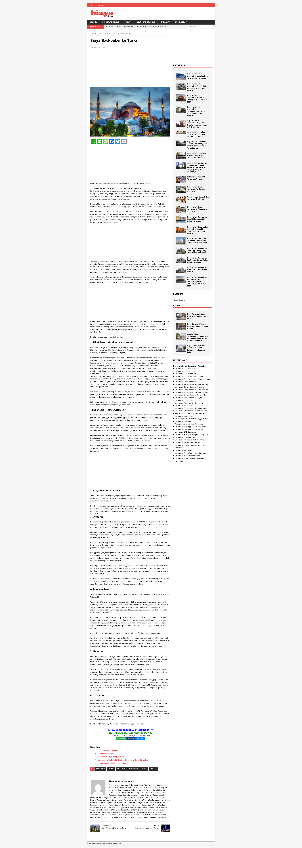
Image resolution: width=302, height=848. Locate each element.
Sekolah (127, 22)
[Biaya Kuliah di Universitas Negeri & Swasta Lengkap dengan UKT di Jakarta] (181, 123)
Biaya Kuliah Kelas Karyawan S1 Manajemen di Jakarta (197, 209)
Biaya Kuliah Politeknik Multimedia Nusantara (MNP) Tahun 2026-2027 (197, 240)
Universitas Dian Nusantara (145, 785)
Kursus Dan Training (145, 22)
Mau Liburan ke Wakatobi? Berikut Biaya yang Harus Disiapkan (121, 760)
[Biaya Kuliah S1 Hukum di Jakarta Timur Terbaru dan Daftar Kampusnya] (181, 132)
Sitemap (101, 5)
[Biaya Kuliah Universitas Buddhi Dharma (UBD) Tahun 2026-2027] (181, 219)
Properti (177, 305)
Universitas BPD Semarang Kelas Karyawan (191, 434)
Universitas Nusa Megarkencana (115, 817)
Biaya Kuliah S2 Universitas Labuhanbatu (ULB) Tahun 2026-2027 (197, 76)
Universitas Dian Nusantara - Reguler (153, 787)
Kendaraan (165, 22)
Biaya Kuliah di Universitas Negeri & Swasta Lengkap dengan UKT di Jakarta (197, 124)
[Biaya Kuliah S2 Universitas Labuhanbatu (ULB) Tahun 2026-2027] (181, 76)
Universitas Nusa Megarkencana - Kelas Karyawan (147, 817)
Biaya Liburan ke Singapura (106, 750)
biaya (111, 769)
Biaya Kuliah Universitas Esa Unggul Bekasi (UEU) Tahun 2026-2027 (197, 260)
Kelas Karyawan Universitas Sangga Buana (136, 805)
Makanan (121, 769)
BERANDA (94, 22)
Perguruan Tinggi (110, 22)
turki (144, 769)
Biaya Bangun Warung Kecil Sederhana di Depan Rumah (197, 326)
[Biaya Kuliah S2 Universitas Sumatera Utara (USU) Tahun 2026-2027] (181, 97)
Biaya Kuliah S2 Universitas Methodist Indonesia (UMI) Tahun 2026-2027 (196, 87)
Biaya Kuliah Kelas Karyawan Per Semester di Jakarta (197, 189)
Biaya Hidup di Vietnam (105, 753)
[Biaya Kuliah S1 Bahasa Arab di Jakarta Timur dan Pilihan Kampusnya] (181, 155)
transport (133, 769)
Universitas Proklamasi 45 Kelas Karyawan (118, 812)
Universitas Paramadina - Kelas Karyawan (129, 802)
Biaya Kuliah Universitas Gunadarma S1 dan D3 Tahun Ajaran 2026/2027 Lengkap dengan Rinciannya (197, 167)
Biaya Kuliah (179, 65)
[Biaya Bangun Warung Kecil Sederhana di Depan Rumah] (181, 326)
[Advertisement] (130, 67)
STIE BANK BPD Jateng (116, 810)
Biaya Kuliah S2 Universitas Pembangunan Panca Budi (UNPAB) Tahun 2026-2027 (196, 111)
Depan (92, 5)
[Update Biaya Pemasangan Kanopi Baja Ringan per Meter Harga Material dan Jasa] (181, 336)
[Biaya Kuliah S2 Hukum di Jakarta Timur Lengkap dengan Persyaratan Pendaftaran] (181, 143)
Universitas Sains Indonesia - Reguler (189, 397)
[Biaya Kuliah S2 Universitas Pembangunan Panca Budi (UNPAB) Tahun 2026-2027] (181, 109)
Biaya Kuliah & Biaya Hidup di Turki (109, 757)
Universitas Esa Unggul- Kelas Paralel (189, 429)
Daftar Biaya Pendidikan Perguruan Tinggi (197, 178)
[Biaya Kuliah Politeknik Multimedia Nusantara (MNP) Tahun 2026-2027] (181, 240)
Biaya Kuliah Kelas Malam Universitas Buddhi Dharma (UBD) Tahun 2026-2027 (197, 230)
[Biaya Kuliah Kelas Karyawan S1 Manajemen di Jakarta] (181, 209)
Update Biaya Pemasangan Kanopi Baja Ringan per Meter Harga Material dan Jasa (197, 337)
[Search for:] (200, 26)
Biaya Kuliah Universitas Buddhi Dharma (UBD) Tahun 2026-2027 (197, 219)
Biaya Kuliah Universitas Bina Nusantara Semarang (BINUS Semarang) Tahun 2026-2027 (197, 281)
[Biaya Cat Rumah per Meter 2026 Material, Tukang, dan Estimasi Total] (181, 348)
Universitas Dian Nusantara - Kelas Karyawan (126, 790)
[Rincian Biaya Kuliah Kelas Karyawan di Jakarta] (181, 199)
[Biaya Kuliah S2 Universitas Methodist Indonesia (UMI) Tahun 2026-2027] (181, 86)
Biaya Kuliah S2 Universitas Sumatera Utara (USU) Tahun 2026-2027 (197, 98)
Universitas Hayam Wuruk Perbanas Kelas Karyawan (110, 815)
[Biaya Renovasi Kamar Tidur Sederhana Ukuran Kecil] (181, 316)
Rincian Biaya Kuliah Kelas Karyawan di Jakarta (198, 198)
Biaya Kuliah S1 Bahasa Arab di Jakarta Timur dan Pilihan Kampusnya (197, 155)
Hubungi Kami (181, 22)
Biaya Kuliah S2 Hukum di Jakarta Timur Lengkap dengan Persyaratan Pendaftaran (197, 144)
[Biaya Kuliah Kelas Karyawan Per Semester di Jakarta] (181, 189)
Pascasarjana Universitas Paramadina (189, 413)
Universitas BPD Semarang (185, 432)
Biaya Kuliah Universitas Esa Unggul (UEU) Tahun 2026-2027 (197, 269)
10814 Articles (129, 781)
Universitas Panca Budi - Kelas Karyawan (190, 453)
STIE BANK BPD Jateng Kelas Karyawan (140, 810)
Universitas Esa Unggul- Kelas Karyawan (140, 807)
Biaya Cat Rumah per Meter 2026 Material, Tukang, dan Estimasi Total (196, 348)
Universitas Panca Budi (139, 815)
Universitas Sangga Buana (110, 805)
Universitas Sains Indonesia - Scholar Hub (127, 797)
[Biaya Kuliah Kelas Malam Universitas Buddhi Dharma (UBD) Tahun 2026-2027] (181, 229)
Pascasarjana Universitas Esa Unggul (110, 807)
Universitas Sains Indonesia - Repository (190, 387)
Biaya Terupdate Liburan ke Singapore (111, 763)
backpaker (100, 769)
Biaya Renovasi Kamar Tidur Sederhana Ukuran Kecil (197, 316)
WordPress (117, 844)
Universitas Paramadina (105, 800)
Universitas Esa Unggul (183, 421)
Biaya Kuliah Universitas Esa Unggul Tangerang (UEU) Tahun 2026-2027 (197, 250)
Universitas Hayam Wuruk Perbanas (148, 812)
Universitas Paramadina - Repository (129, 800)
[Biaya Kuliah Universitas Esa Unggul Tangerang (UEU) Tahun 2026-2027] (181, 250)
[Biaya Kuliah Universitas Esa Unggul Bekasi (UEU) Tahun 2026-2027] (181, 260)
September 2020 (99, 47)
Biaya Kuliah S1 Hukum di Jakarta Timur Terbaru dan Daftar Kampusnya (197, 134)
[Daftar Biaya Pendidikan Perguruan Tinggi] (181, 179)
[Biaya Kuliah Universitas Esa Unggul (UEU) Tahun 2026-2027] (181, 269)
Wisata (153, 769)
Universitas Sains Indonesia (154, 790)
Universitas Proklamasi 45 (185, 437)
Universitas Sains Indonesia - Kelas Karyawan (126, 792)
